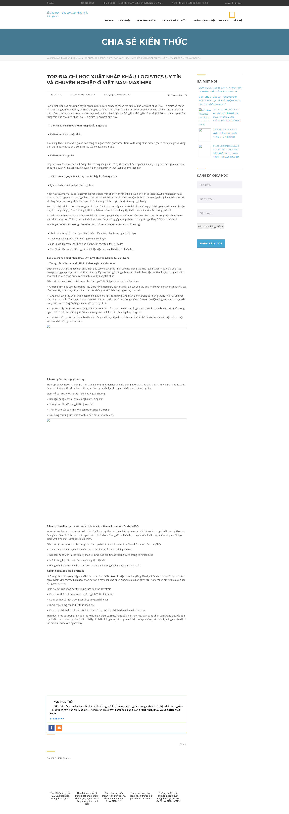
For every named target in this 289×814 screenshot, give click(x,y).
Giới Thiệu (124, 20)
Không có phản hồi (177, 95)
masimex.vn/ (57, 718)
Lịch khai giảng (146, 20)
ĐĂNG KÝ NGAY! (211, 243)
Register (238, 3)
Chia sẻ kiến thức (174, 20)
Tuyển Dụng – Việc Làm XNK (209, 20)
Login (228, 3)
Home (109, 20)
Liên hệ (237, 20)
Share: (183, 744)
